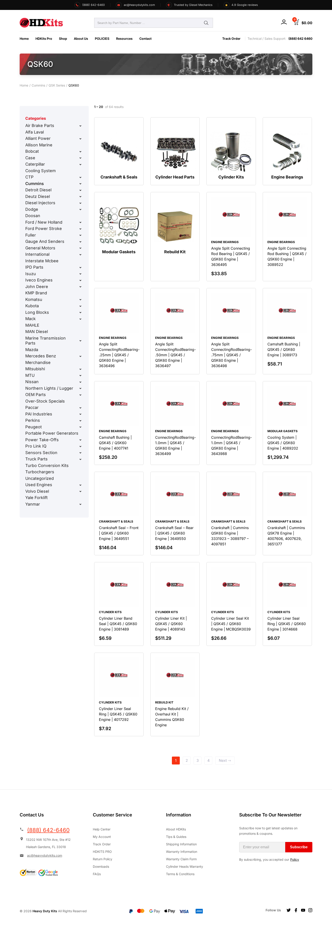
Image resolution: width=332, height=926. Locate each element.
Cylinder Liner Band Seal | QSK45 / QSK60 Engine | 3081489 (118, 623)
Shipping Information (181, 844)
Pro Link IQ (36, 446)
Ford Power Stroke (43, 228)
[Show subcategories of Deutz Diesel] (80, 196)
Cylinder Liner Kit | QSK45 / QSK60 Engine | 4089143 (171, 623)
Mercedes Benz (40, 356)
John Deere (36, 286)
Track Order (231, 38)
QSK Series (57, 85)
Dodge (31, 209)
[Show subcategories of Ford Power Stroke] (80, 229)
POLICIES (102, 38)
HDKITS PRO (102, 851)
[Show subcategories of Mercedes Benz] (80, 356)
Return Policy (102, 859)
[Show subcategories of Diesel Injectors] (80, 203)
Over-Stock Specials (45, 401)
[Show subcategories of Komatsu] (80, 299)
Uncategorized (39, 478)
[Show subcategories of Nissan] (80, 382)
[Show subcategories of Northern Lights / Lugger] (80, 388)
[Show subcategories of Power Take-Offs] (80, 440)
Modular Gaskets (282, 431)
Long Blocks (37, 312)
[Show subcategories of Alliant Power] (80, 138)
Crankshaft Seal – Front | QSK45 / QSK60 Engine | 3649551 (118, 533)
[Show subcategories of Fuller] (80, 235)
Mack (30, 318)
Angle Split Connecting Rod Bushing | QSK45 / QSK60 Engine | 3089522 (286, 256)
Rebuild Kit (164, 702)
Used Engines (38, 484)
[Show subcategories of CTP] (80, 177)
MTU (30, 375)
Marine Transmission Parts (45, 341)
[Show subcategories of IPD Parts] (80, 267)
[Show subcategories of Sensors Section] (80, 452)
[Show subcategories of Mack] (80, 319)
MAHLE (32, 325)
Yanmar (32, 504)
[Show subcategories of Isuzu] (80, 274)
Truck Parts (36, 459)
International (37, 254)
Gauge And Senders (44, 241)
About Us (81, 38)
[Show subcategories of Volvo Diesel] (80, 491)
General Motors (40, 248)
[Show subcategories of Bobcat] (80, 151)
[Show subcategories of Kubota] (80, 306)
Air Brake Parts (39, 125)
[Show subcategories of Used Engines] (80, 485)
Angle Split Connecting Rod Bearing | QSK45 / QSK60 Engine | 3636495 (230, 256)
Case (30, 157)
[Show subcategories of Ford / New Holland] (80, 222)
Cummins (38, 85)
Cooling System (40, 170)
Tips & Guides (176, 837)
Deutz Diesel (37, 196)
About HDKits (176, 829)
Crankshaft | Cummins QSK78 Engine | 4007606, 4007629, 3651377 (286, 535)
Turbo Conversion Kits (47, 465)
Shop (63, 38)
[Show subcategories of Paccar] (80, 407)
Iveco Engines (39, 280)
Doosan (32, 215)
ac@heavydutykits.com (44, 855)
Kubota (32, 305)
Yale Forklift (36, 497)
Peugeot (33, 426)
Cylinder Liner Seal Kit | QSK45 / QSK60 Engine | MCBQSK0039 (231, 623)
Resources (124, 38)
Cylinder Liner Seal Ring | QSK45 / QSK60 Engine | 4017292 (118, 714)
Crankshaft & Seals (116, 521)
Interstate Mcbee (41, 260)
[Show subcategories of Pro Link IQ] (80, 446)
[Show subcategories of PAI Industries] (80, 414)
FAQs (97, 874)
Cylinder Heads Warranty (184, 866)
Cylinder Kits (110, 612)
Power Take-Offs (42, 439)
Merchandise (38, 362)
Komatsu (33, 299)
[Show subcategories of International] (80, 254)
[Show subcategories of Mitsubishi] (80, 369)
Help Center (101, 829)
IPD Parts (34, 267)
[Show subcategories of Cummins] (80, 183)
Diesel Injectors (40, 202)
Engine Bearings (225, 242)
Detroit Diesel (38, 190)
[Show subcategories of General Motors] (80, 248)
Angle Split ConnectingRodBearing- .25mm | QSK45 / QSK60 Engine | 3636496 (119, 355)
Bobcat (32, 151)
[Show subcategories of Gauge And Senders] (80, 241)
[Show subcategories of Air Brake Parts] (80, 126)
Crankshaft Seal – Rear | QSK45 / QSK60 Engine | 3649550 (174, 533)
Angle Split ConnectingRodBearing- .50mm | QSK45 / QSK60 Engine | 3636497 (175, 355)
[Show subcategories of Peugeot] (80, 427)
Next (223, 760)
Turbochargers (39, 471)
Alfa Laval (34, 132)
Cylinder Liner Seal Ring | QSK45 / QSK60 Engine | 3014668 (286, 623)
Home (24, 38)
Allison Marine (38, 145)
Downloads (101, 866)
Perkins (32, 420)
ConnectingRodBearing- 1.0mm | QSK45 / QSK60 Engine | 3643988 (231, 445)
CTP (29, 177)
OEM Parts (35, 394)
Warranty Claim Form (181, 859)
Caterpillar (35, 164)
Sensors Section (41, 452)
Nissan (32, 381)
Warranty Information (181, 851)
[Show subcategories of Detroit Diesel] (80, 190)
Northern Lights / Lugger (49, 388)
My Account (102, 837)
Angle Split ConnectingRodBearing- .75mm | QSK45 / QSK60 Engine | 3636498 (231, 355)
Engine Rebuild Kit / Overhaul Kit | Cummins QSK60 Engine (172, 716)
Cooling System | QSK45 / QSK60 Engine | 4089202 (282, 442)
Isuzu (30, 273)
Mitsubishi (35, 368)
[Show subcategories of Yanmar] (80, 504)
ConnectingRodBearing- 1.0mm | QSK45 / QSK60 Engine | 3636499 (175, 445)
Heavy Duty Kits (45, 911)
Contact (145, 38)
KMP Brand (36, 293)
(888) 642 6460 (300, 38)
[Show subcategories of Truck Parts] (80, 459)
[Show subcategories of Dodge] (80, 209)
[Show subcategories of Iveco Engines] (80, 280)
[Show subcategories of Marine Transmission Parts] (80, 340)
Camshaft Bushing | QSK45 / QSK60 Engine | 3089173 (283, 349)
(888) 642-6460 (48, 830)
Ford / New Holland (43, 222)
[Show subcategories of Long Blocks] (80, 312)
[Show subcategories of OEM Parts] (80, 395)
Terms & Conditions (180, 874)
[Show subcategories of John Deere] (80, 286)
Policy (294, 859)
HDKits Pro (43, 38)
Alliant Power (38, 138)
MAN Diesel (36, 331)
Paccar (32, 407)
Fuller (30, 235)
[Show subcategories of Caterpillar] (80, 164)
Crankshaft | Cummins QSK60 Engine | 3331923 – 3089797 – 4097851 (230, 535)
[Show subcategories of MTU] (80, 375)
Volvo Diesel (37, 491)
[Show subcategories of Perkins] (80, 420)
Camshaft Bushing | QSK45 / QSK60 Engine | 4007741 (115, 442)
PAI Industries (38, 414)
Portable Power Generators (51, 433)
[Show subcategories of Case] (80, 158)
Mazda (31, 349)
